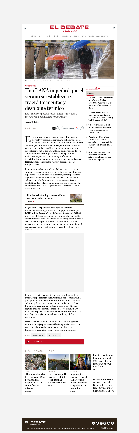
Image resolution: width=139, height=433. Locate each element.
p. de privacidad (67, 428)
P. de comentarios (88, 428)
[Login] (114, 28)
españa (41, 36)
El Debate (29, 201)
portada (34, 36)
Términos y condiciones (53, 428)
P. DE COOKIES (77, 428)
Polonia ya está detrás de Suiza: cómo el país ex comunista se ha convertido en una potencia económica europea (100, 142)
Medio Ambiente (38, 335)
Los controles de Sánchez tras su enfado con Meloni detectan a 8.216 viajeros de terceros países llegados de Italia (100, 103)
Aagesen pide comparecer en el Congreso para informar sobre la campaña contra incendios (78, 381)
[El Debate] (69, 27)
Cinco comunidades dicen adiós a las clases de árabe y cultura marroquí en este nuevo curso (99, 129)
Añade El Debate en (69, 128)
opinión (56, 36)
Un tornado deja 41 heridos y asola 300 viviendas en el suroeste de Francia (57, 378)
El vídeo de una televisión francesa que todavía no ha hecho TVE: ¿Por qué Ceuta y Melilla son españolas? (100, 116)
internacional (66, 36)
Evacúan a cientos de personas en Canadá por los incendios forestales (47, 196)
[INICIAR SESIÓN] (114, 28)
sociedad (76, 36)
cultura (83, 36)
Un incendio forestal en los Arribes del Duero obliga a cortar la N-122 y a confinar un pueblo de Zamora (103, 385)
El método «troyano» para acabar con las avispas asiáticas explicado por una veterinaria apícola (99, 156)
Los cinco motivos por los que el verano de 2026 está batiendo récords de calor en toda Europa (103, 361)
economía (49, 36)
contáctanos (40, 428)
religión (91, 36)
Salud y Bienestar (102, 36)
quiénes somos (30, 428)
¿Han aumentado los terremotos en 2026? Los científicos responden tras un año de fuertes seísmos (35, 381)
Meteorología (54, 335)
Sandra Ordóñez (32, 122)
